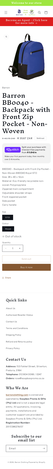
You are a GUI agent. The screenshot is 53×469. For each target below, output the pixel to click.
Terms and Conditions (17, 328)
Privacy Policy (13, 348)
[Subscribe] (43, 448)
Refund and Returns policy (19, 341)
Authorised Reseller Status (19, 315)
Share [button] (8, 277)
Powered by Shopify (37, 462)
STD (9, 218)
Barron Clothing (21, 462)
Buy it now (26, 267)
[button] (6, 12)
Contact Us (11, 321)
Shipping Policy (13, 335)
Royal (9, 229)
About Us (10, 308)
